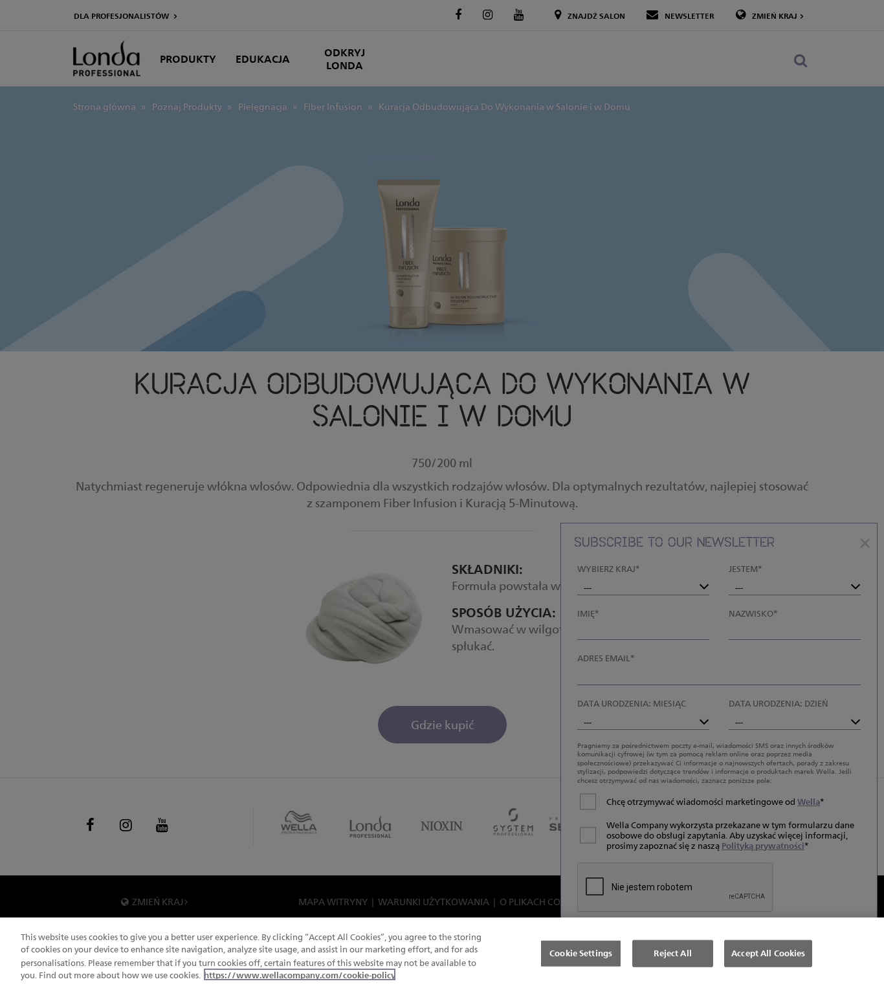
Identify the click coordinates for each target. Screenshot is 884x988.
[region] (442, 952)
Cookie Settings (580, 953)
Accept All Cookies (768, 953)
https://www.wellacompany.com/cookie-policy (299, 974)
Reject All (672, 953)
